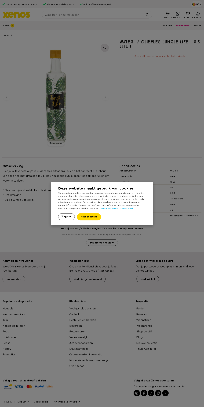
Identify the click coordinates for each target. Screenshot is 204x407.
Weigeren (66, 216)
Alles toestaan (89, 216)
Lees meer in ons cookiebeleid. (116, 208)
